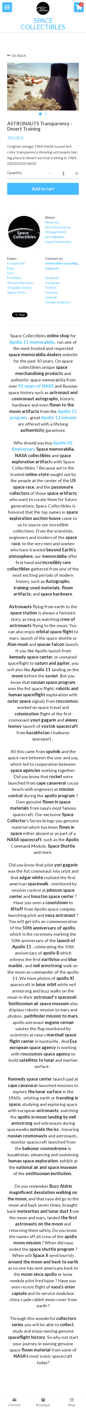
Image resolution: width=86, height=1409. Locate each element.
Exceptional (16, 263)
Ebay (10, 268)
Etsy (10, 273)
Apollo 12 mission (58, 417)
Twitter (50, 287)
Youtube (51, 292)
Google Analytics (57, 302)
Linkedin (51, 297)
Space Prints (16, 292)
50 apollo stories (19, 287)
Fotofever (14, 278)
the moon (25, 283)
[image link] (24, 232)
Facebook (52, 278)
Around (12, 283)
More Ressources (58, 227)
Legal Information (58, 242)
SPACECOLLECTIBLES (43, 23)
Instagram (52, 283)
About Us (52, 222)
